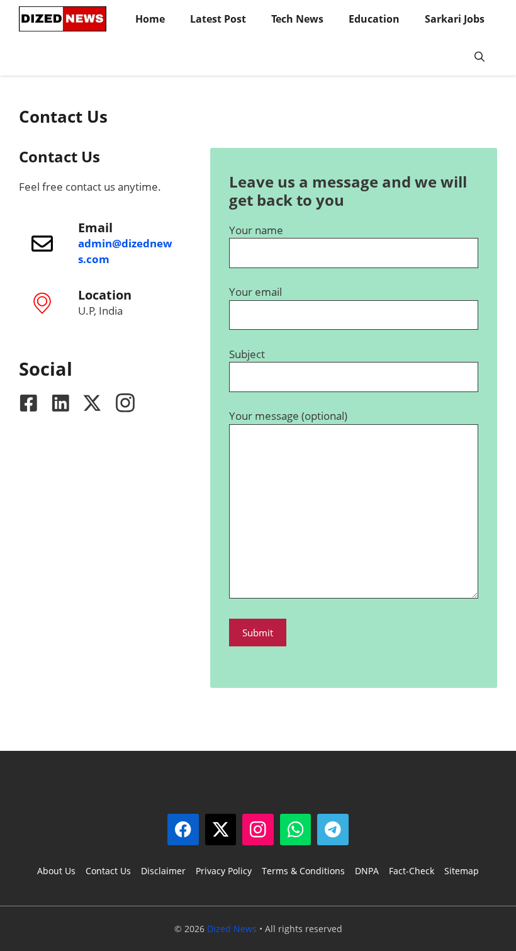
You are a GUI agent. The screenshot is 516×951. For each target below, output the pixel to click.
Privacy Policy (224, 871)
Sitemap (461, 871)
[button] (479, 57)
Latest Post (218, 19)
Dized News (232, 929)
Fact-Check (411, 871)
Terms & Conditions (303, 871)
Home (150, 19)
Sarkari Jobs (455, 19)
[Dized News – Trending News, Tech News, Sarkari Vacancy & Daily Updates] (62, 19)
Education (374, 19)
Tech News (297, 19)
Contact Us (108, 871)
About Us (56, 871)
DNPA (367, 871)
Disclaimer (163, 871)
